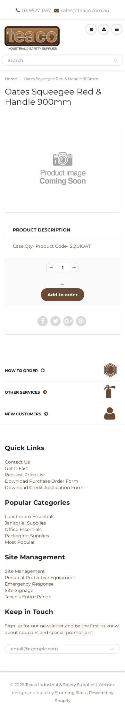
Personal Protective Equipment (40, 577)
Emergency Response (29, 584)
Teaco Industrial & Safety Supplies (60, 684)
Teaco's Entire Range (28, 597)
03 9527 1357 (36, 10)
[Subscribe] (112, 649)
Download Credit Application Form (44, 487)
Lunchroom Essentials (29, 516)
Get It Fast (16, 468)
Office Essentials (23, 529)
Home (11, 78)
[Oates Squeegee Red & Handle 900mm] (62, 168)
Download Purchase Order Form (41, 481)
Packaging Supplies (27, 536)
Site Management (25, 571)
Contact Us (17, 462)
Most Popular (20, 542)
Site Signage (19, 590)
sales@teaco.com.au (85, 10)
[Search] (115, 60)
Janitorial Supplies (25, 523)
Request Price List (25, 475)
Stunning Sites (70, 692)
